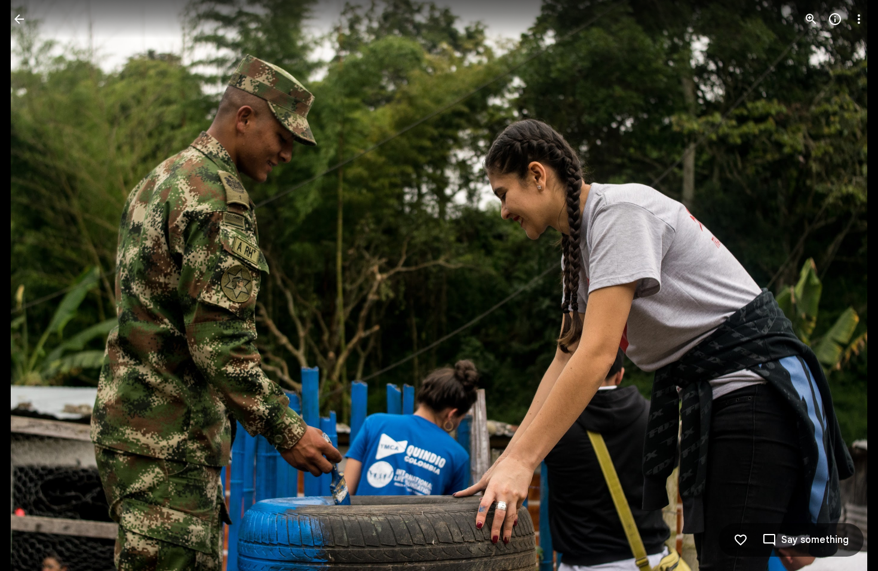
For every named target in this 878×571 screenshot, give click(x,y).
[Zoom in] (811, 19)
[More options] (859, 19)
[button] (33, 285)
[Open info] (835, 19)
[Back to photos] (19, 19)
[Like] (740, 540)
